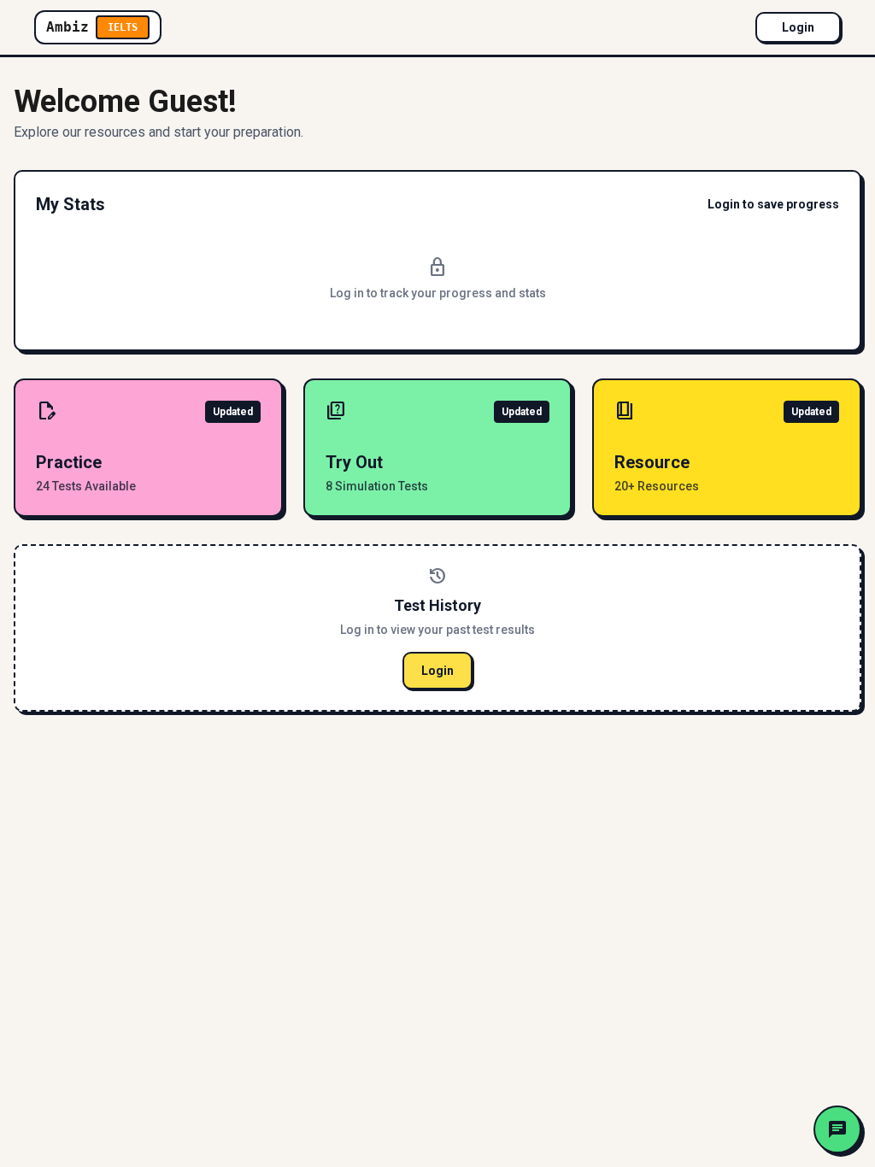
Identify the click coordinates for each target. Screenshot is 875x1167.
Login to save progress (773, 204)
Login (798, 27)
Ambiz (92, 27)
